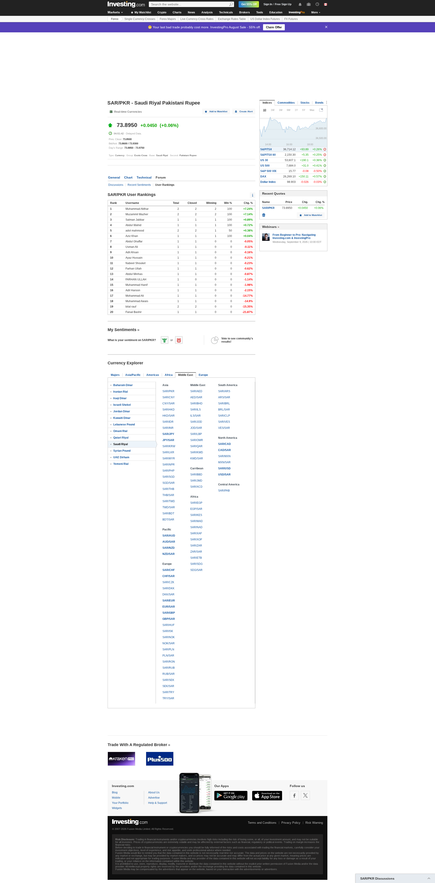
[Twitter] (305, 795)
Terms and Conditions (262, 822)
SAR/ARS (224, 391)
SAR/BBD (196, 474)
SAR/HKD (168, 409)
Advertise (154, 797)
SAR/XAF (196, 533)
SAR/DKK (168, 588)
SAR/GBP (168, 612)
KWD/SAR (196, 458)
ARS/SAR (224, 397)
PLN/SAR (168, 655)
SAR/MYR (168, 458)
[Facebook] (294, 795)
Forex (114, 19)
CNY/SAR (168, 403)
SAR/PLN (168, 649)
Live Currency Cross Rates (196, 19)
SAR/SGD (168, 476)
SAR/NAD (196, 527)
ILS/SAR (195, 415)
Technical (144, 177)
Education (275, 12)
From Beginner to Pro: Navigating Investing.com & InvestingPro (294, 236)
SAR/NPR (168, 464)
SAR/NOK (168, 637)
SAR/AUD (168, 535)
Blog (115, 792)
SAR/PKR (168, 391)
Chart (128, 177)
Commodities (286, 102)
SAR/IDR (168, 421)
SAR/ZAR (196, 545)
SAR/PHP (168, 470)
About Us (154, 792)
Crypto (161, 12)
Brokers (244, 12)
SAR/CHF (168, 570)
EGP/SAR (196, 509)
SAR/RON (168, 661)
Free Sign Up (283, 4)
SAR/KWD (196, 452)
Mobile (116, 797)
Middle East (185, 375)
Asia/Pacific (133, 375)
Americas (152, 375)
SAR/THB (168, 489)
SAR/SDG (196, 564)
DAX (263, 176)
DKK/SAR (168, 594)
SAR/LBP (196, 434)
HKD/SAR (168, 415)
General (114, 177)
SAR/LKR (168, 452)
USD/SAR (224, 474)
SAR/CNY (168, 397)
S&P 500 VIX (268, 171)
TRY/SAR (168, 698)
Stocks (304, 102)
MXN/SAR (224, 462)
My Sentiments (122, 329)
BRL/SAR (224, 409)
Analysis (207, 12)
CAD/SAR (224, 450)
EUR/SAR (168, 606)
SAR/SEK (168, 680)
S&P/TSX (266, 149)
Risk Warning (314, 822)
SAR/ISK (167, 631)
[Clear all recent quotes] (263, 213)
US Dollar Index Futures (265, 19)
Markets (114, 12)
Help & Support (157, 802)
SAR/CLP (224, 415)
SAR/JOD (196, 421)
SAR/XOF (196, 539)
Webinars (269, 227)
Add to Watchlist (218, 111)
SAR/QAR (196, 446)
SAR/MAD (196, 521)
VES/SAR (224, 428)
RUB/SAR (168, 673)
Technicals (226, 12)
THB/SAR (168, 495)
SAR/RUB (168, 667)
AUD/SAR (168, 541)
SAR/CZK (168, 582)
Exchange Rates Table (232, 19)
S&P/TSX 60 (268, 154)
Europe (203, 375)
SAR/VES (224, 421)
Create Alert (246, 111)
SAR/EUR (168, 600)
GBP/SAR (168, 618)
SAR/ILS (195, 409)
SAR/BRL (224, 403)
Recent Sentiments (139, 184)
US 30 (264, 160)
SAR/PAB (224, 490)
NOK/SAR (168, 643)
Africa (169, 375)
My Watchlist (142, 12)
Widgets (117, 808)
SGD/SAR (168, 482)
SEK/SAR (168, 686)
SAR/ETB (196, 557)
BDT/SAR (168, 519)
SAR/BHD (196, 403)
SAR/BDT (168, 513)
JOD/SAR (196, 428)
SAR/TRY (168, 692)
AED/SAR (196, 397)
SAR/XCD (196, 486)
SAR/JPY (168, 434)
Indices (267, 102)
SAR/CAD (224, 444)
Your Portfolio (120, 802)
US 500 (265, 165)
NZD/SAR (168, 554)
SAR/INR (168, 428)
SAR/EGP (196, 502)
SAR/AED (196, 391)
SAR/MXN (224, 456)
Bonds (319, 102)
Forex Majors (168, 19)
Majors (115, 375)
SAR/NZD (168, 547)
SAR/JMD (196, 480)
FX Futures (291, 19)
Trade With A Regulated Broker (137, 744)
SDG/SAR (196, 570)
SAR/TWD (168, 501)
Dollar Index (268, 182)
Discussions (115, 184)
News (191, 12)
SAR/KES (196, 515)
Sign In (267, 4)
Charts (177, 12)
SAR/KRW (168, 446)
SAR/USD (224, 468)
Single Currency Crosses (139, 19)
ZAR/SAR (196, 551)
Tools (259, 12)
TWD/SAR (168, 507)
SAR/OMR (196, 440)
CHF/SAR (168, 576)
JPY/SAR (168, 440)
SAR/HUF (168, 625)
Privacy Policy (290, 822)
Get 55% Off (249, 4)
